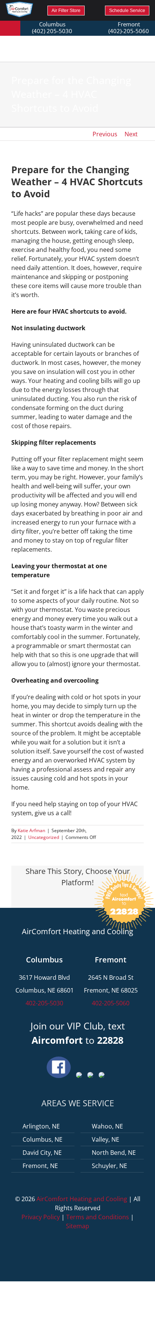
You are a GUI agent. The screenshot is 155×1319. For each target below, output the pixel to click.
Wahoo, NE (107, 1126)
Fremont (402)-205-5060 (128, 27)
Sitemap (77, 1226)
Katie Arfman (31, 830)
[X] (47, 897)
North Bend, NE (114, 1152)
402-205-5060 (110, 1003)
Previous (105, 134)
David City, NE (42, 1152)
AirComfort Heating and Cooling (81, 1199)
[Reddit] (59, 897)
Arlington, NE (41, 1126)
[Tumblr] (83, 897)
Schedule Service (127, 10)
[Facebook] (35, 897)
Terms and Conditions (97, 1217)
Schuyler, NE (109, 1166)
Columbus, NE (42, 1139)
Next (131, 134)
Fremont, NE (40, 1166)
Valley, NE (105, 1139)
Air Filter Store (66, 10)
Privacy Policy (40, 1217)
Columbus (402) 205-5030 (52, 27)
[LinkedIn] (71, 897)
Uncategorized (43, 837)
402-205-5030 (44, 1003)
